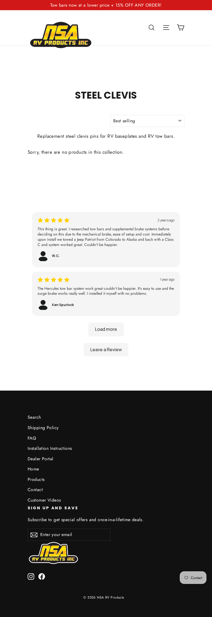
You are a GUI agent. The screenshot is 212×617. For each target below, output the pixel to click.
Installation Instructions (50, 448)
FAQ (32, 438)
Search (34, 417)
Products (36, 479)
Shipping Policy (43, 427)
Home (33, 469)
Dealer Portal (41, 459)
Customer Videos (44, 500)
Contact (35, 489)
